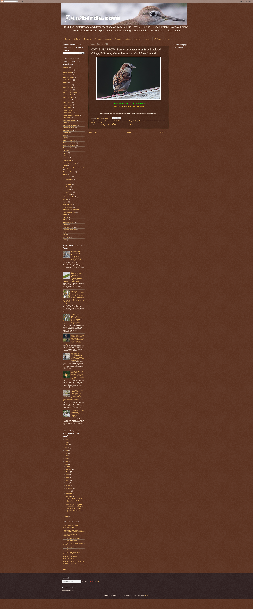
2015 (66, 448)
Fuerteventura (67, 160)
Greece (118, 38)
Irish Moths (66, 187)
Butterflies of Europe (69, 127)
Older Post (164, 132)
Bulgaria (87, 38)
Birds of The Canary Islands (71, 115)
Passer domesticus (106, 123)
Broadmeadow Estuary (69, 120)
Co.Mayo (136, 121)
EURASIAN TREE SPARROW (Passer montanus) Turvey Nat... (74, 510)
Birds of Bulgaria (67, 90)
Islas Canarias (67, 194)
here (125, 106)
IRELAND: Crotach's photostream (72, 538)
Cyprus (98, 38)
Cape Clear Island (68, 130)
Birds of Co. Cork (68, 95)
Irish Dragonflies (67, 179)
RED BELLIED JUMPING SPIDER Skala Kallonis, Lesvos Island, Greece (77, 357)
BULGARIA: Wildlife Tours (70, 525)
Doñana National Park (69, 143)
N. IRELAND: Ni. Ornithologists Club (73, 561)
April (67, 474)
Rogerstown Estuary (68, 222)
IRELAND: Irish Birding (69, 547)
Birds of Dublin (67, 85)
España (65, 153)
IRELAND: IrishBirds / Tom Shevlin (73, 550)
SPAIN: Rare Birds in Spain (70, 564)
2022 (66, 516)
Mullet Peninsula (95, 123)
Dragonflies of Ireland (69, 148)
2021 (66, 464)
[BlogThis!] (115, 118)
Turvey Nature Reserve (69, 229)
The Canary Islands (68, 227)
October (68, 491)
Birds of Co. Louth (68, 97)
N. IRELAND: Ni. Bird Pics (70, 556)
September (69, 488)
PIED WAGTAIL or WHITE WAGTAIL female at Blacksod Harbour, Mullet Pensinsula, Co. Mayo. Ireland (73, 256)
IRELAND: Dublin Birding (70, 540)
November (69, 493)
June (67, 480)
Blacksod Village (128, 121)
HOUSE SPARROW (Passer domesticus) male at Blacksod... (74, 500)
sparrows (115, 123)
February (69, 469)
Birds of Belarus (67, 87)
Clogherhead (66, 132)
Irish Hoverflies (67, 184)
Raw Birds (100, 118)
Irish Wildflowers (67, 192)
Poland (147, 38)
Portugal (157, 38)
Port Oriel (65, 217)
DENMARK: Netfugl (68, 527)
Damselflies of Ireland (69, 140)
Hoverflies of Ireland (68, 172)
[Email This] (113, 118)
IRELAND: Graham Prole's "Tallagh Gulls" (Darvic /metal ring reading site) (73, 530)
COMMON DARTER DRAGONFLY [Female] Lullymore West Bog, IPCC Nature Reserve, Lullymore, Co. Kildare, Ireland (73, 319)
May (67, 477)
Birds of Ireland (109, 121)
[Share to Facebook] (118, 118)
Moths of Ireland (67, 207)
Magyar (65, 199)
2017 (66, 453)
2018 (66, 456)
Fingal (64, 155)
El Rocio (65, 150)
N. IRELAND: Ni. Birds (69, 559)
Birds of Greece (67, 110)
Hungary (65, 174)
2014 (66, 445)
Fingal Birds (66, 158)
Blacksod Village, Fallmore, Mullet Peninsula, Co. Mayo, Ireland (114, 125)
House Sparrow (149, 121)
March (68, 472)
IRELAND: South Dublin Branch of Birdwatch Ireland (72, 553)
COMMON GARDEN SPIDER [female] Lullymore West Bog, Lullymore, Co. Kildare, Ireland (77, 375)
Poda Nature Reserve (69, 212)
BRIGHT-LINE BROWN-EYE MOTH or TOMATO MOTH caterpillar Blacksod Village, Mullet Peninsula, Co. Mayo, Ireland (73, 277)
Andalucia (65, 67)
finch (64, 232)
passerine (65, 237)
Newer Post (93, 132)
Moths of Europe (67, 204)
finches (65, 234)
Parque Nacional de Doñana (71, 209)
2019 (66, 458)
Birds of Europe (99, 121)
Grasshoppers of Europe (70, 163)
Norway (138, 38)
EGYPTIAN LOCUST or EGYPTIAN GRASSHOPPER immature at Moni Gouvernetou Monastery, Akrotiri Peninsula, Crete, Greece (73, 396)
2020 (66, 461)
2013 (66, 442)
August (68, 485)
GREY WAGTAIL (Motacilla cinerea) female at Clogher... (75, 505)
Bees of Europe (67, 75)
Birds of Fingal (67, 107)
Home (67, 38)
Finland (108, 38)
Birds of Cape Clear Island (70, 92)
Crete (64, 135)
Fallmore (141, 121)
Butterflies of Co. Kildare (70, 125)
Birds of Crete (67, 100)
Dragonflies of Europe (69, 145)
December (69, 496)
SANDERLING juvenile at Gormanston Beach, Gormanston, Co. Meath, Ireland (77, 414)
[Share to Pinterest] (120, 118)
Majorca (65, 202)
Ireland (128, 38)
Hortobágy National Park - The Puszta (73, 168)
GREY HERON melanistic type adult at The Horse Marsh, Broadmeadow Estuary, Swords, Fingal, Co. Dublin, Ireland (73, 339)
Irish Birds (162, 121)
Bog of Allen (66, 117)
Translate (96, 581)
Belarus (77, 38)
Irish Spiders (66, 189)
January (68, 466)
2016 (66, 450)
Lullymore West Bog (68, 197)
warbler (65, 239)
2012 (66, 439)
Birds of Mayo (118, 121)
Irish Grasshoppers (68, 182)
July (67, 483)
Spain (167, 38)
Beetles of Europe (68, 77)
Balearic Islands (67, 72)
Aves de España (67, 70)
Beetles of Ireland (68, 80)
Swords (65, 224)
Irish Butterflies (67, 177)
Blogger (146, 595)
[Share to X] (117, 118)
